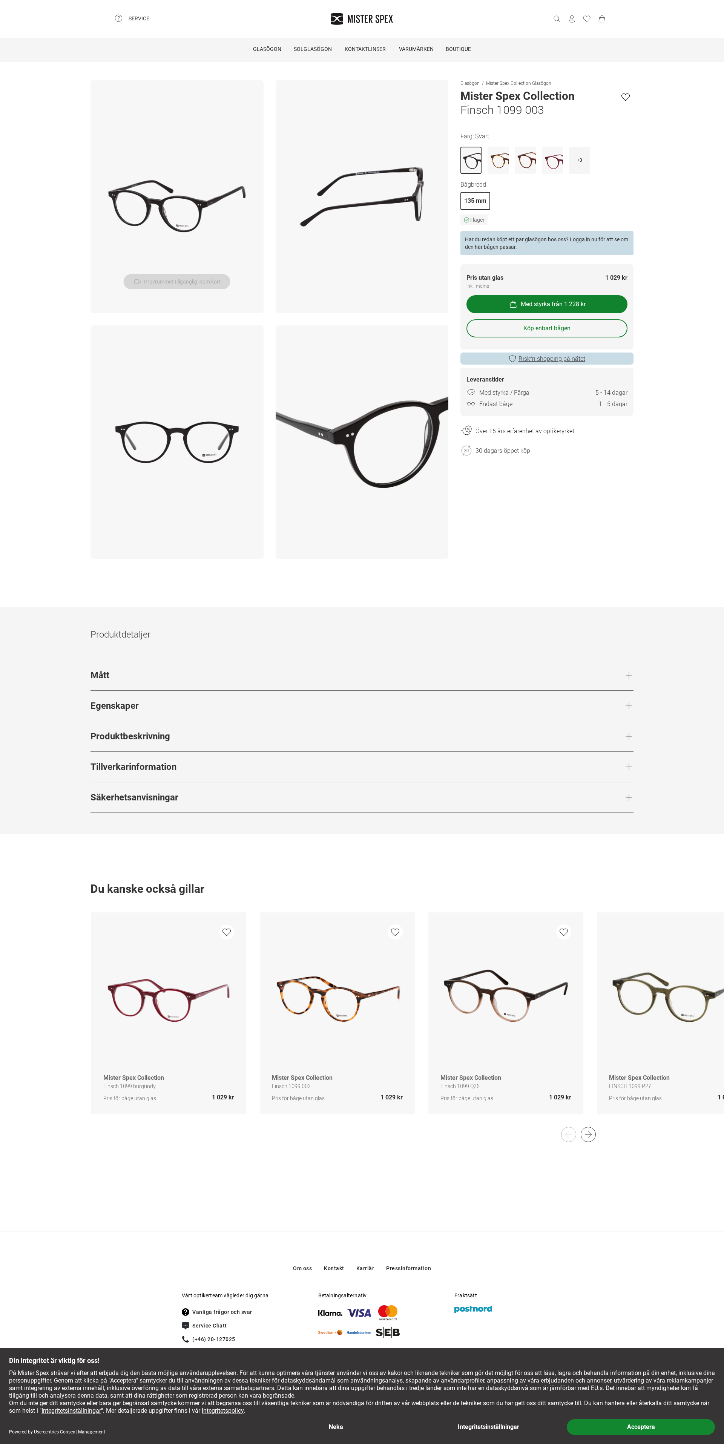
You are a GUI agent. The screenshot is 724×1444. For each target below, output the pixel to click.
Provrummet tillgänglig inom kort (182, 282)
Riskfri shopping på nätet (551, 358)
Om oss (302, 1268)
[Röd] (552, 160)
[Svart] (471, 160)
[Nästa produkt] (588, 1134)
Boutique (458, 49)
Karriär (365, 1268)
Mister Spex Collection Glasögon (518, 83)
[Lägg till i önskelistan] (625, 96)
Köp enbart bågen (547, 328)
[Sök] (556, 19)
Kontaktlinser (365, 49)
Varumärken (416, 49)
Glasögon (267, 49)
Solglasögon (313, 49)
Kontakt (334, 1268)
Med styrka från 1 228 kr (553, 304)
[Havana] (498, 160)
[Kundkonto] (571, 18)
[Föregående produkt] (568, 1134)
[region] (362, 1021)
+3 (579, 160)
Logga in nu (583, 239)
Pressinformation (408, 1268)
